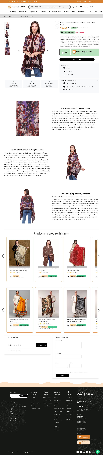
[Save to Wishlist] (57, 23)
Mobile (71, 363)
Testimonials (58, 411)
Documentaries (59, 408)
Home (5, 16)
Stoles (31, 16)
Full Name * (58, 353)
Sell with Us (69, 400)
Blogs (56, 406)
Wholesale (69, 403)
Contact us (87, 1)
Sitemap (68, 417)
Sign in (79, 1)
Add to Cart (77, 59)
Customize (69, 397)
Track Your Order (71, 411)
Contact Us (69, 394)
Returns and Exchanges (73, 86)
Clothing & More (13, 16)
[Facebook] (78, 395)
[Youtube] (92, 395)
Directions (79, 414)
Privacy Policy (85, 372)
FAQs (55, 397)
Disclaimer (46, 394)
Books (33, 397)
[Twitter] (81, 395)
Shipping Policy (47, 403)
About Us (57, 394)
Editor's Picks (58, 419)
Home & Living (35, 408)
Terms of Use (77, 372)
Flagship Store (80, 408)
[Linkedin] (89, 395)
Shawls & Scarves (23, 16)
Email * (57, 363)
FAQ (94, 1)
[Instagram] (87, 395)
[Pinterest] (84, 395)
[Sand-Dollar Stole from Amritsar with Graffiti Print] (7, 26)
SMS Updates (70, 419)
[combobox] (55, 7)
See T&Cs (16, 86)
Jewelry (33, 400)
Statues (33, 394)
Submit (62, 375)
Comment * (59, 340)
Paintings (34, 406)
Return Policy (47, 397)
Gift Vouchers (70, 414)
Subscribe (23, 395)
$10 (66, 53)
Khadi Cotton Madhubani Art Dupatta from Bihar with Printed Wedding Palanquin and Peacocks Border (20, 270)
